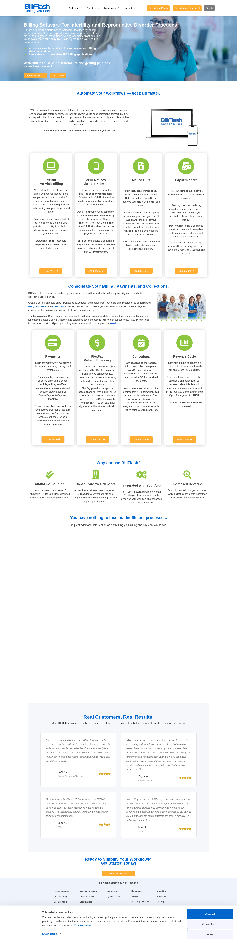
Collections (58, 306)
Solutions (74, 8)
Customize (208, 924)
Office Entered (86, 902)
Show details (49, 934)
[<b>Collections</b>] (141, 343)
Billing (31, 306)
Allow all (210, 914)
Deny (210, 934)
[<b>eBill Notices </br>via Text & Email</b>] (96, 166)
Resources (110, 8)
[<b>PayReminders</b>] (186, 166)
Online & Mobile (87, 897)
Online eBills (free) (62, 902)
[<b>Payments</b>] (53, 343)
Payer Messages (113, 897)
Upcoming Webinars (140, 901)
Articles (134, 896)
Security (160, 901)
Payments (41, 306)
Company (161, 896)
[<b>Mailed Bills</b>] (141, 166)
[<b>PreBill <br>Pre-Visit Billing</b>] (51, 166)
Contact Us (130, 8)
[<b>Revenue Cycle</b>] (184, 343)
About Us (92, 8)
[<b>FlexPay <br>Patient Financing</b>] (97, 343)
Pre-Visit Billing (60, 897)
